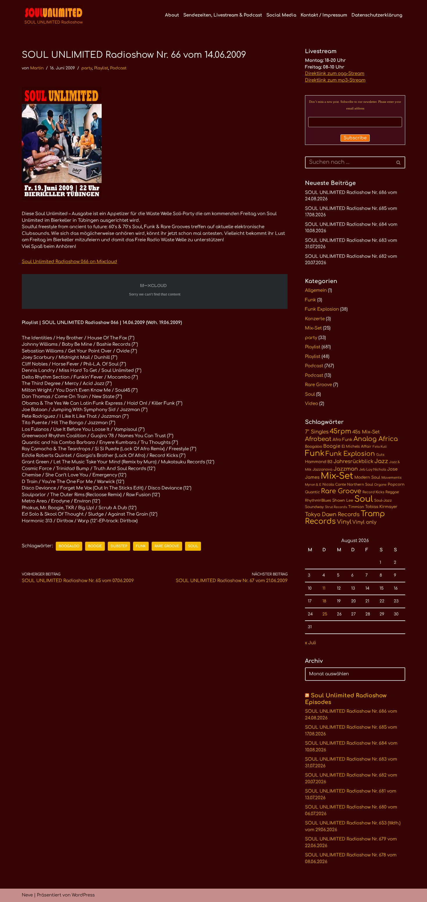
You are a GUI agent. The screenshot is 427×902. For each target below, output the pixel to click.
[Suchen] (398, 162)
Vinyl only (364, 522)
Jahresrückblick (353, 461)
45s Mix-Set (366, 432)
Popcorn (396, 484)
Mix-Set (313, 328)
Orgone (380, 484)
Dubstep (119, 546)
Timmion (356, 507)
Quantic (312, 492)
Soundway (314, 507)
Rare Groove (167, 546)
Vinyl (344, 522)
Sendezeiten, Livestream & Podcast (222, 15)
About (172, 15)
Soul (193, 546)
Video (311, 403)
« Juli (310, 642)
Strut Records (336, 507)
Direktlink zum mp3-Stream (335, 80)
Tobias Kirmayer (381, 507)
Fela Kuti (380, 446)
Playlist (101, 68)
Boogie (95, 546)
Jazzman (345, 469)
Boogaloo (69, 546)
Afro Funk (342, 440)
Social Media (281, 15)
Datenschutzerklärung (376, 15)
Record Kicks (373, 492)
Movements (391, 478)
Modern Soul (367, 477)
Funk (141, 546)
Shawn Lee (342, 500)
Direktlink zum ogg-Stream (334, 73)
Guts (380, 455)
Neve (27, 895)
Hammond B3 (318, 462)
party (86, 68)
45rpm (340, 431)
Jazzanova (322, 469)
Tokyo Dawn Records (332, 514)
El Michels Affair (357, 446)
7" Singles (317, 432)
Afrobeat (318, 439)
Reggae (392, 492)
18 (324, 601)
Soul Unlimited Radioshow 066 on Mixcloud (69, 261)
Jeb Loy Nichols (372, 469)
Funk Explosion (322, 309)
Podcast (118, 68)
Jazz (381, 461)
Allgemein (316, 290)
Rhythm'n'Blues (318, 500)
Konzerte (315, 318)
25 (324, 614)
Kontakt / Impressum (324, 15)
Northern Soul (360, 484)
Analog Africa (376, 438)
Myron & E (313, 484)
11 (323, 588)
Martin (37, 68)
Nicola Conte (334, 484)
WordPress (83, 895)
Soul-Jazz (383, 500)
